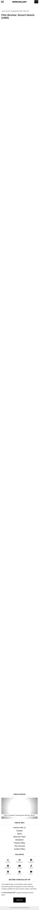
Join (36, 1)
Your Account (19, 846)
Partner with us (19, 828)
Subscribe (19, 900)
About (19, 834)
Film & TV (26, 11)
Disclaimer (19, 840)
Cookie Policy (19, 849)
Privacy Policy (19, 843)
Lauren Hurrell (5, 11)
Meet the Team (19, 837)
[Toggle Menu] (2, 1)
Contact (19, 831)
